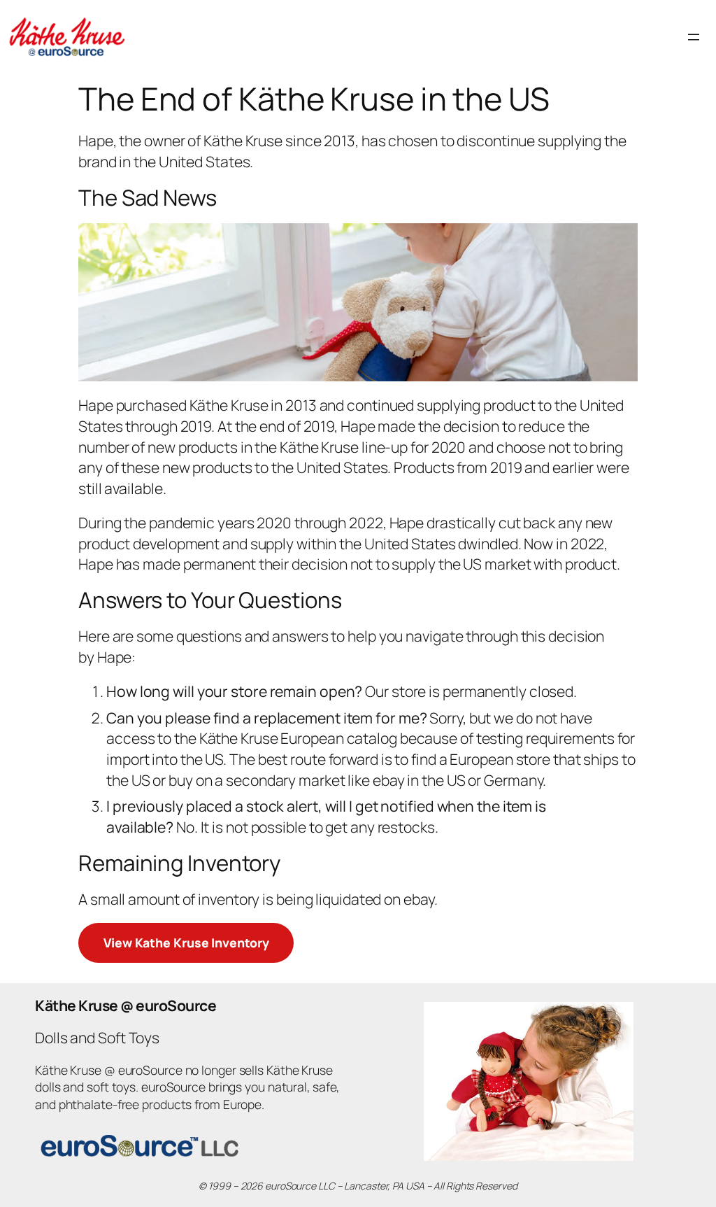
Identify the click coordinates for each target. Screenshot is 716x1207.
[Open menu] (693, 37)
